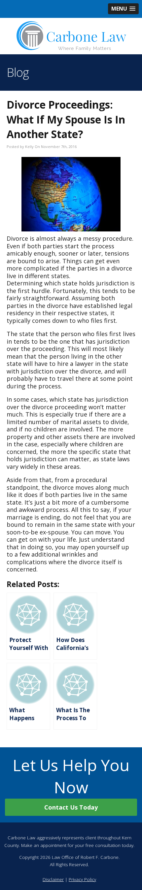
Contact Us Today (71, 807)
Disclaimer (53, 879)
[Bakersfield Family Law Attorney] (71, 36)
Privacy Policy (82, 879)
